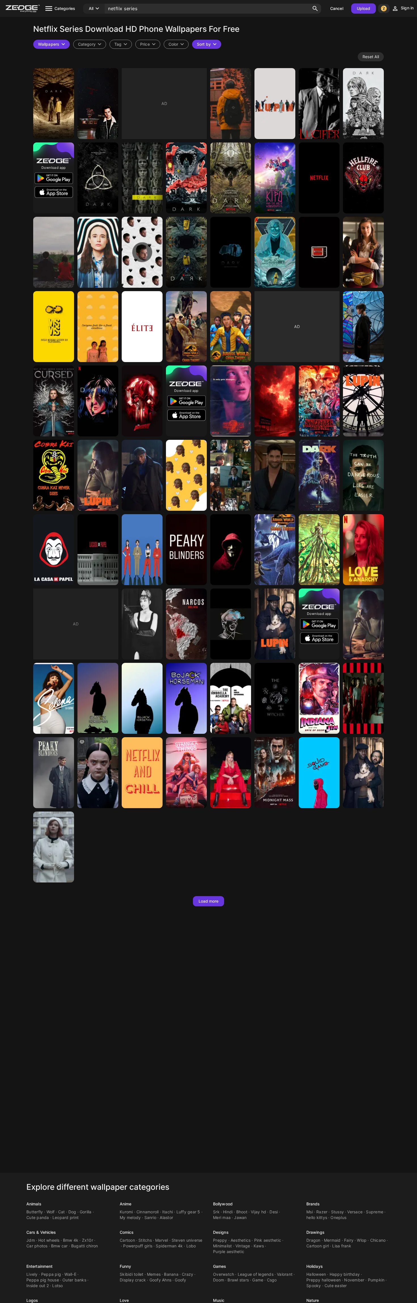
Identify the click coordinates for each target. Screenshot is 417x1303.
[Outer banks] (142, 624)
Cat (61, 1211)
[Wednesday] (363, 326)
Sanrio (150, 1217)
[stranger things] (186, 772)
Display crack (133, 1279)
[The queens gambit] (53, 847)
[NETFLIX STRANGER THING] (319, 400)
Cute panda (37, 1217)
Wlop (362, 1240)
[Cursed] (53, 400)
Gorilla (86, 1211)
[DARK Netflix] (186, 177)
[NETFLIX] (319, 252)
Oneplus (338, 1217)
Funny (125, 1266)
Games (219, 1266)
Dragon (313, 1240)
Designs (221, 1232)
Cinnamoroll (147, 1211)
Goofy (180, 1279)
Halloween (316, 1274)
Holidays (314, 1266)
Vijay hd (258, 1211)
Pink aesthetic (267, 1240)
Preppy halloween (323, 1279)
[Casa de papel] (53, 549)
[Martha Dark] (97, 400)
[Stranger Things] (363, 177)
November (354, 1279)
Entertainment (39, 1266)
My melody (130, 1217)
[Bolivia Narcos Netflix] (186, 624)
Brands (313, 1203)
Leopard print (65, 1217)
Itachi (167, 1211)
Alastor (166, 1217)
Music (219, 1300)
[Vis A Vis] (53, 326)
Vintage (242, 1245)
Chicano (378, 1240)
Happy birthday (345, 1274)
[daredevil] (142, 400)
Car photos (37, 1245)
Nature (312, 1300)
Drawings (315, 1232)
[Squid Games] (319, 772)
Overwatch (223, 1274)
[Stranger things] (230, 400)
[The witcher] (274, 698)
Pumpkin (376, 1279)
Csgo (272, 1279)
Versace (355, 1211)
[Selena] (53, 698)
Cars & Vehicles (41, 1232)
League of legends (255, 1274)
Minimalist (222, 1245)
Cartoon (127, 1240)
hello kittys (316, 1217)
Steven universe (187, 1240)
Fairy (348, 1240)
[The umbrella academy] (230, 475)
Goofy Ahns (160, 1279)
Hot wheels (49, 1240)
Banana (171, 1274)
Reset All (371, 56)
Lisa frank (341, 1245)
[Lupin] (274, 103)
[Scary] (274, 549)
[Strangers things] (274, 400)
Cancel (336, 8)
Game (257, 1279)
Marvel (161, 1240)
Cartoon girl (317, 1245)
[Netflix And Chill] (142, 772)
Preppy (220, 1240)
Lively (32, 1274)
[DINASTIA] (142, 252)
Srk (216, 1211)
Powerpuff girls (137, 1245)
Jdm (30, 1240)
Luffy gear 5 (188, 1211)
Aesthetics (241, 1240)
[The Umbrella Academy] (230, 698)
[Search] (315, 8)
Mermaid (332, 1240)
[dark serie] (53, 103)
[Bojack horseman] (97, 698)
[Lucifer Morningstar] (274, 475)
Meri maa (222, 1217)
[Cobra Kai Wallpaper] (53, 475)
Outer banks (74, 1279)
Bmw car (59, 1245)
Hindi (228, 1211)
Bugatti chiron (84, 1245)
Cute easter (336, 1285)
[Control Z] (230, 624)
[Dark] (230, 103)
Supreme (374, 1211)
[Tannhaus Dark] (274, 252)
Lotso (57, 1285)
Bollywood (223, 1203)
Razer (321, 1211)
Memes (154, 1274)
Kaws (259, 1245)
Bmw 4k (71, 1240)
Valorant (284, 1274)
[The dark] (230, 252)
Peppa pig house (42, 1279)
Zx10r (87, 1240)
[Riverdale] (97, 103)
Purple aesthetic (228, 1251)
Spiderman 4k (169, 1245)
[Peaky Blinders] (186, 549)
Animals (33, 1203)
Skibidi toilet (132, 1274)
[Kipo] (274, 177)
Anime (126, 1203)
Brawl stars (238, 1279)
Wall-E (70, 1274)
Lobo (191, 1245)
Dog (72, 1211)
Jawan (240, 1217)
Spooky (313, 1285)
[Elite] (142, 326)
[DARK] (230, 177)
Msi (309, 1211)
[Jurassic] (186, 326)
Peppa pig (51, 1274)
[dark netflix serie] (363, 103)
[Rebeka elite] (363, 252)
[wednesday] (97, 772)
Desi (273, 1211)
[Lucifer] (319, 103)
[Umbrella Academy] (97, 252)
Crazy (187, 1274)
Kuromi (126, 1211)
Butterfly (34, 1211)
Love (124, 1300)
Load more (209, 901)
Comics (127, 1232)
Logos (32, 1300)
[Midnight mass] (274, 772)
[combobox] (120, 44)
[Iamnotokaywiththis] (97, 326)
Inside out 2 (37, 1285)
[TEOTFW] (53, 252)
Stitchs (145, 1240)
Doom (218, 1279)
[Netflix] (319, 177)
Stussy (337, 1211)
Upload (363, 8)
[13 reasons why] (363, 475)
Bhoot (241, 1211)
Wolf (51, 1211)
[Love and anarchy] (363, 549)
